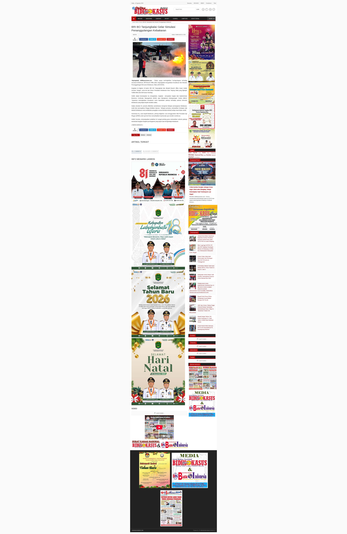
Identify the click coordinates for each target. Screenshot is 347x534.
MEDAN (140, 18)
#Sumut (149, 135)
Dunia (199, 152)
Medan (191, 155)
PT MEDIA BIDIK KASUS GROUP (206, 530)
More (211, 18)
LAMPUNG (185, 18)
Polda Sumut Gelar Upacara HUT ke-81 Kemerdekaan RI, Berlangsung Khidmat (205, 327)
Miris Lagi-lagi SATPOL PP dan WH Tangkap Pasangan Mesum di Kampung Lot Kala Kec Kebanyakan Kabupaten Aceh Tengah (201, 249)
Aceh (190, 152)
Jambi (204, 152)
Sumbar (208, 155)
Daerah (195, 152)
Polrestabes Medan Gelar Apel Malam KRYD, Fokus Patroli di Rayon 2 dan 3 (206, 267)
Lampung (213, 152)
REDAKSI (196, 3)
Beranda (189, 3)
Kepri (208, 152)
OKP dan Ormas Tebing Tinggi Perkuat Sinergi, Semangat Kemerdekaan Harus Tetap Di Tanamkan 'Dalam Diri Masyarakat (201, 309)
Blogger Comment (151, 151)
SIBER (202, 3)
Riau (201, 155)
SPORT (167, 18)
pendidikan (197, 157)
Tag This (135, 135)
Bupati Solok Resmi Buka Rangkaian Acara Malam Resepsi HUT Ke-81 (205, 298)
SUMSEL (175, 18)
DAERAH (158, 18)
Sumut (191, 157)
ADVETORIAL (195, 18)
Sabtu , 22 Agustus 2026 (137, 3)
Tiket (215, 3)
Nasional (197, 155)
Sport (205, 155)
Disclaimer (208, 3)
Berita (135, 34)
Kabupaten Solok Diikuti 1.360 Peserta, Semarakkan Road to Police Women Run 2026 (206, 276)
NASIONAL (149, 18)
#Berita (143, 135)
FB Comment (136, 151)
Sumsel (214, 155)
